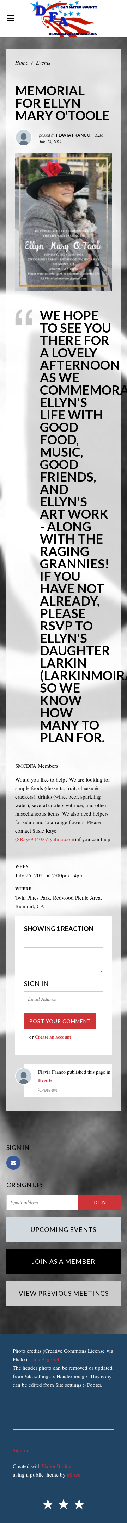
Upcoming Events (63, 1229)
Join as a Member (63, 1261)
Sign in (20, 1449)
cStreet (74, 1474)
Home (21, 62)
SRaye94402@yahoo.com (45, 839)
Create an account (53, 1036)
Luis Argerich (45, 1359)
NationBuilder (57, 1465)
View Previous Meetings (64, 1293)
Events (43, 62)
